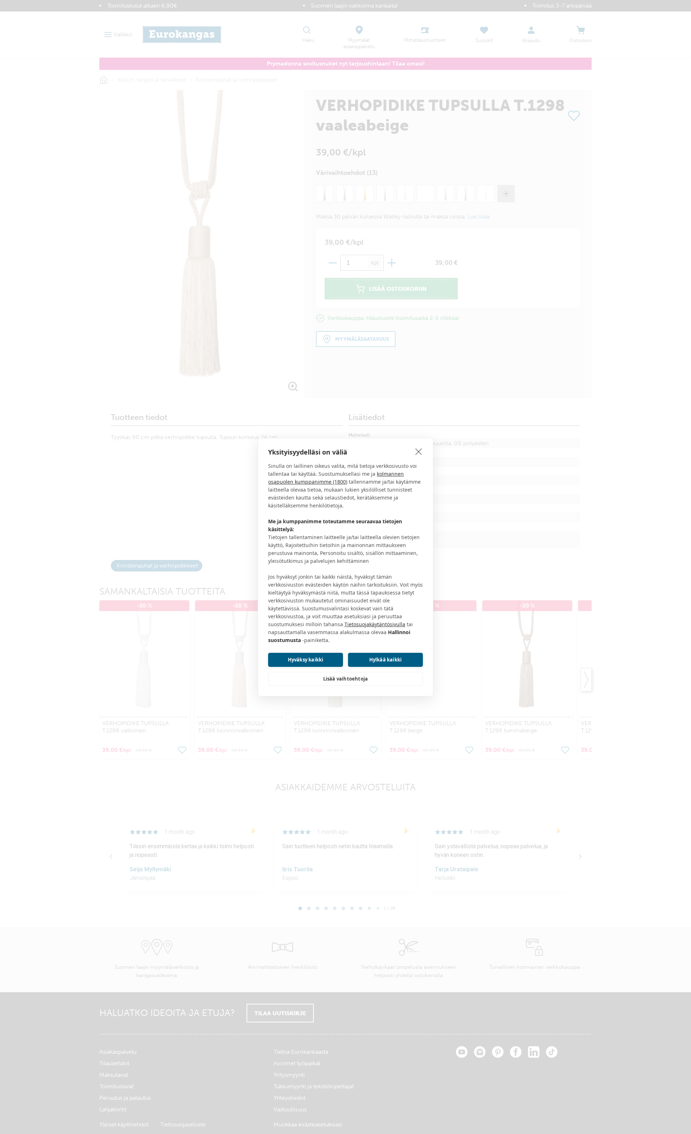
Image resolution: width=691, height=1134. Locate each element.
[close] (418, 451)
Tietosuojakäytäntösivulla (374, 624)
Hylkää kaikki (385, 659)
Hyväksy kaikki (306, 659)
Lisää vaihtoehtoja (345, 679)
